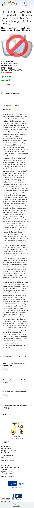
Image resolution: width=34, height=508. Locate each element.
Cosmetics (5, 465)
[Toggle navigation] (20, 5)
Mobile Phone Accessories (10, 467)
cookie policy (16, 506)
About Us (4, 457)
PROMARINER (7, 61)
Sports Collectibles (8, 476)
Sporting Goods (6, 472)
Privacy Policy (6, 448)
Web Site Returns (7, 453)
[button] (25, 5)
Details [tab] (16, 106)
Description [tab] (7, 106)
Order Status (5, 446)
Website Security (7, 455)
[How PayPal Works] (17, 484)
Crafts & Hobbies (7, 474)
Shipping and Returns (8, 451)
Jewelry (4, 469)
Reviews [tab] (6, 109)
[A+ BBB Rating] (17, 496)
